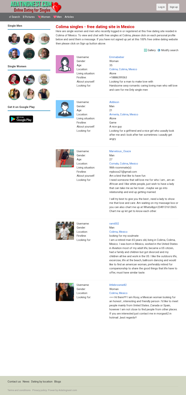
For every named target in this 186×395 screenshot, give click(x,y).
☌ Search (14, 16)
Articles (69, 16)
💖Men (57, 16)
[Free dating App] (21, 115)
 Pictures (29, 16)
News (26, 381)
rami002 (114, 223)
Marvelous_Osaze (120, 151)
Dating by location (41, 381)
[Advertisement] (29, 178)
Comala (114, 163)
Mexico (133, 69)
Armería (114, 114)
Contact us (14, 381)
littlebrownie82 (118, 285)
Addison (114, 102)
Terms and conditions (19, 390)
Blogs (57, 381)
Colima (113, 69)
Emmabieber (116, 57)
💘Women (44, 16)
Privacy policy (39, 390)
